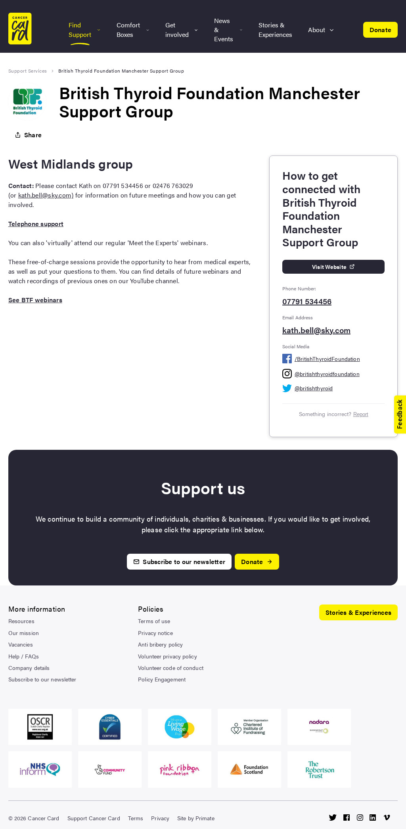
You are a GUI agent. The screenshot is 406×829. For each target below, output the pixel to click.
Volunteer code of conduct (170, 668)
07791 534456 (306, 301)
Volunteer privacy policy (167, 656)
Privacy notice (155, 633)
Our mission (23, 633)
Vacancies (20, 644)
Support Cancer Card (93, 818)
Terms (136, 818)
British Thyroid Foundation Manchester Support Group (121, 70)
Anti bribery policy (160, 644)
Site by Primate (195, 818)
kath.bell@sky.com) (46, 195)
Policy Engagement (162, 679)
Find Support (80, 29)
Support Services (27, 70)
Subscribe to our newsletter (42, 679)
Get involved (177, 29)
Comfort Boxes (128, 29)
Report (360, 414)
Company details (29, 668)
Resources (21, 621)
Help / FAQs (23, 656)
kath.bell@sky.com (316, 330)
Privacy (160, 818)
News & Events (223, 29)
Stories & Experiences (275, 29)
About (316, 29)
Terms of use (154, 621)
